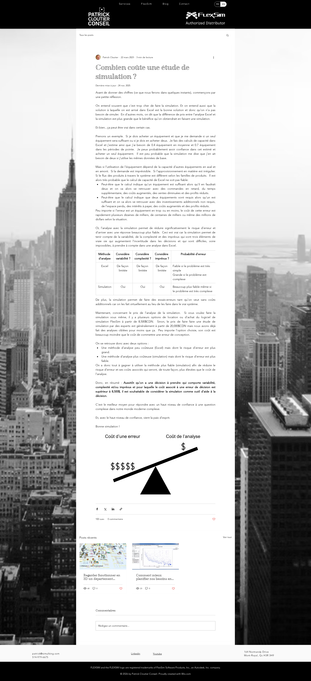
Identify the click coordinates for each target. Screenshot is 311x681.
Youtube (157, 653)
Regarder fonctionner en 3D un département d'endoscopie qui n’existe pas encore (101, 577)
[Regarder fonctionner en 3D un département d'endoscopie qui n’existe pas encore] (103, 556)
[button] (124, 4)
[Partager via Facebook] (97, 509)
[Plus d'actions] (213, 57)
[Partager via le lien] (120, 509)
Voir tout (227, 537)
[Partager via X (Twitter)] (105, 509)
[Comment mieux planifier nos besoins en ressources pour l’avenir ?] (155, 556)
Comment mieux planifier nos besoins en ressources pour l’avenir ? (155, 577)
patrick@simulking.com (46, 653)
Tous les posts (86, 34)
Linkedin (135, 653)
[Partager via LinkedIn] (113, 509)
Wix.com (186, 673)
